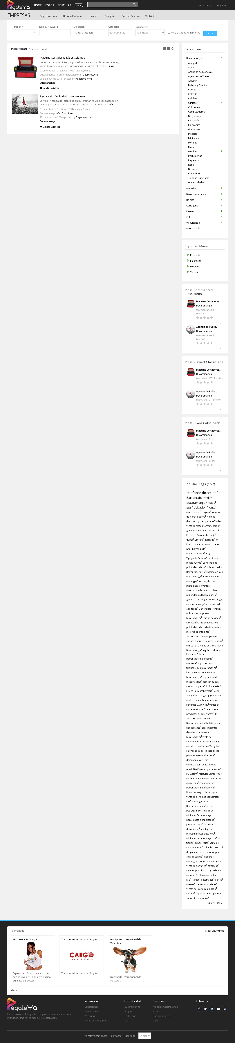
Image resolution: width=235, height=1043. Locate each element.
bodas (219, 641)
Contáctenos (91, 1006)
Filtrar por (17, 26)
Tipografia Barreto (196, 558)
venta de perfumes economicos (203, 796)
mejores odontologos (198, 631)
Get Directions (90, 74)
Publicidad (129, 1035)
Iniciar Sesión (206, 5)
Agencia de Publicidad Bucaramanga (62, 96)
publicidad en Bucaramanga (201, 595)
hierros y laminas (207, 581)
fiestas (216, 558)
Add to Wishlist (51, 88)
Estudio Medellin (195, 544)
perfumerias (214, 769)
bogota (206, 512)
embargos (192, 861)
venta (212, 507)
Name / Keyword (48, 26)
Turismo (194, 272)
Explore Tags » (214, 902)
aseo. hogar (202, 599)
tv (217, 539)
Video (219, 521)
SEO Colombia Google (25, 939)
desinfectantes (213, 627)
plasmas (210, 521)
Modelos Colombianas (165, 1006)
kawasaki (191, 622)
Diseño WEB (91, 1011)
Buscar (210, 33)
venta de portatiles (196, 865)
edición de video (212, 618)
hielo (200, 824)
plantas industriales (206, 884)
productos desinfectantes (200, 714)
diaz (202, 627)
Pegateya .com (83, 78)
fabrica (210, 787)
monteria (191, 663)
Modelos (195, 266)
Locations (94, 16)
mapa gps (192, 581)
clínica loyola (211, 792)
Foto (210, 893)
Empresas (195, 260)
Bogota (128, 1011)
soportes (201, 893)
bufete (205, 636)
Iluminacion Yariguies (208, 746)
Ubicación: (79, 26)
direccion (210, 492)
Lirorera (199, 539)
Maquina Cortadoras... (208, 301)
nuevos (190, 884)
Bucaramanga (204, 305)
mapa (212, 503)
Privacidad (90, 1016)
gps (189, 507)
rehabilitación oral (196, 769)
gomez (190, 599)
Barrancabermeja (199, 498)
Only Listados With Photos (185, 32)
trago (208, 553)
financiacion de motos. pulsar (202, 590)
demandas (192, 760)
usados (204, 898)
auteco (209, 544)
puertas (217, 893)
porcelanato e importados (200, 819)
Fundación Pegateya (95, 1020)
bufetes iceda (214, 723)
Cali (126, 1020)
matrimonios (193, 512)
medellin (191, 746)
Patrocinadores (161, 1016)
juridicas (191, 824)
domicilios (205, 861)
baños (217, 838)
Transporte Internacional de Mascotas (125, 941)
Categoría (113, 26)
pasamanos (207, 879)
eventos (206, 585)
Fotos (49, 5)
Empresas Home (49, 16)
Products (195, 255)
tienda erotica (210, 764)
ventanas (216, 861)
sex (204, 727)
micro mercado (211, 576)
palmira (213, 636)
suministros (193, 898)
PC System (192, 773)
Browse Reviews (131, 16)
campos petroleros (197, 870)
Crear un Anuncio (214, 930)
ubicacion (201, 507)
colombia (209, 847)
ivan (189, 549)
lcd (209, 558)
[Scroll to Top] (226, 1025)
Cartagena (130, 1016)
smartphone (212, 709)
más (111, 66)
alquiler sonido (194, 856)
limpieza (200, 686)
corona (190, 893)
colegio (203, 695)
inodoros (209, 856)
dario (202, 567)
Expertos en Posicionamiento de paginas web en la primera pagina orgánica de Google (32, 977)
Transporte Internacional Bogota (79, 939)
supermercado (214, 604)
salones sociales (195, 750)
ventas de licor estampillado (201, 889)
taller (217, 544)
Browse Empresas (73, 16)
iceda (209, 658)
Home (38, 5)
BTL (197, 645)
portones (209, 824)
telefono (193, 492)
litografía (210, 539)
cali (188, 801)
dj (207, 686)
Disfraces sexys (194, 792)
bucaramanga (196, 503)
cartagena (213, 865)
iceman (196, 879)
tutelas (190, 842)
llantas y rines (194, 672)
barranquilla (199, 549)
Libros (156, 1020)
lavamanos (206, 875)
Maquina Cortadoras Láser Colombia (63, 57)
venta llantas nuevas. (207, 700)
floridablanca (193, 727)
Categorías (110, 16)
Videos (157, 1011)
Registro (221, 5)
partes (219, 879)
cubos (199, 842)
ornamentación (212, 525)
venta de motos (195, 525)
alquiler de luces (212, 650)
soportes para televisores (200, 641)
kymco (190, 645)
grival (201, 521)
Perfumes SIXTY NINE (197, 704)
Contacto (116, 1035)
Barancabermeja (195, 553)
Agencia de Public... (206, 326)
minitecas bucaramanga (199, 838)
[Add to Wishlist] (221, 321)
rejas (206, 842)
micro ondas (193, 585)
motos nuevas (194, 562)
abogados (192, 608)
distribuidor (193, 829)
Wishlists (150, 16)
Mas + (14, 990)
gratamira (192, 530)
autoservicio (193, 636)
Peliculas (64, 5)
